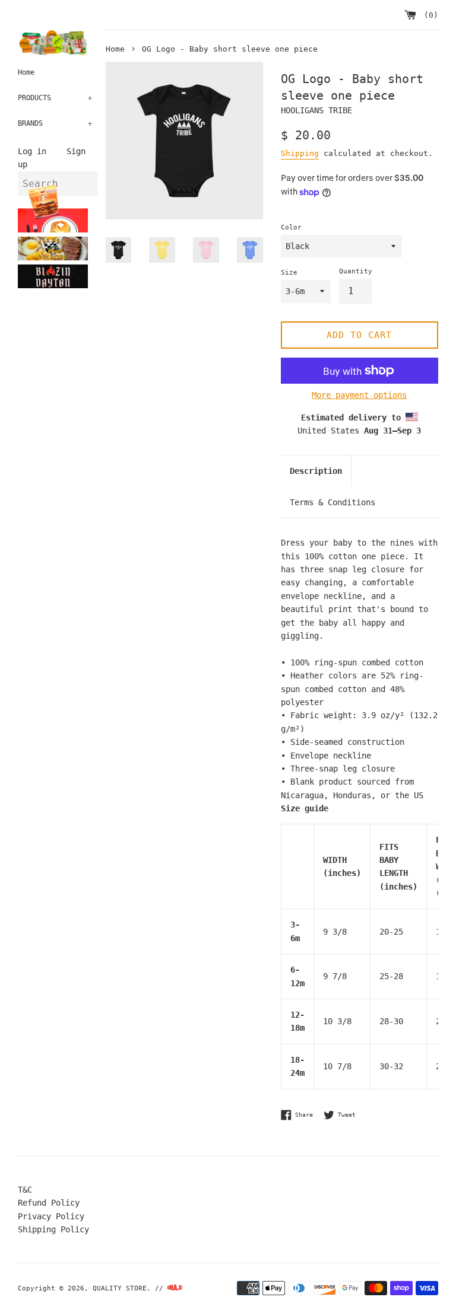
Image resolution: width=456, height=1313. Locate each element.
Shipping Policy (53, 1229)
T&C (25, 1189)
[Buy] (91, 235)
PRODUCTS (55, 98)
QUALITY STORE (120, 1288)
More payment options (359, 395)
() (428, 15)
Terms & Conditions (332, 502)
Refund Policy (49, 1202)
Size (289, 272)
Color (291, 227)
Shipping (300, 153)
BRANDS (55, 123)
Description (316, 471)
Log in (32, 151)
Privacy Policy (51, 1216)
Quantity (355, 271)
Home (26, 72)
